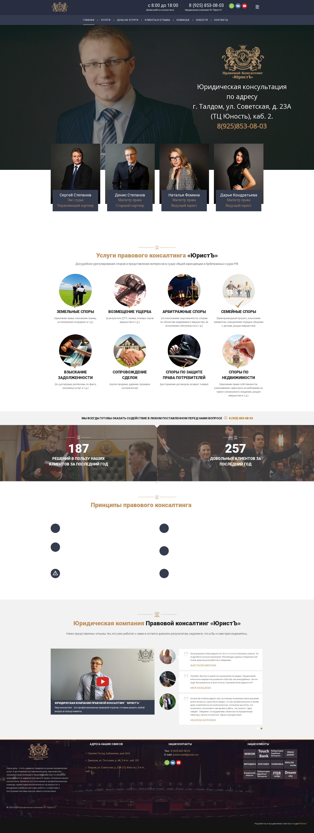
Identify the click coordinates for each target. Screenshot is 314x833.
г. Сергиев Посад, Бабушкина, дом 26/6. (108, 753)
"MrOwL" (303, 823)
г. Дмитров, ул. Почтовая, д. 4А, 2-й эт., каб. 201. (113, 760)
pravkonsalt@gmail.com (185, 754)
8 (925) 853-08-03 (180, 750)
